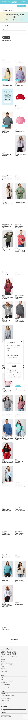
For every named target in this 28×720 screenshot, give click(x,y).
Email (8, 350)
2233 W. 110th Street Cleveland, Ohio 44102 (6, 715)
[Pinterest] (4, 707)
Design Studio (21, 6)
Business (3, 668)
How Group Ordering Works (7, 681)
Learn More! (14, 2)
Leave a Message (5, 700)
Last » (18, 635)
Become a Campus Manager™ (7, 663)
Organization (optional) (12, 355)
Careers (2, 666)
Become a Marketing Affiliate (7, 665)
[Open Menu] (26, 10)
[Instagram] (2, 707)
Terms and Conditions (5, 684)
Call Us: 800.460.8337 (6, 698)
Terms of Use (13, 378)
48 (11, 642)
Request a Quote (4, 693)
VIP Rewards (4, 671)
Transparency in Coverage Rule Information (10, 687)
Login (2, 677)
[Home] (6, 10)
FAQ (2, 679)
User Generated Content (6, 686)
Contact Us (3, 697)
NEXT (14, 366)
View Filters (6, 37)
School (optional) (11, 359)
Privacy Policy (4, 682)
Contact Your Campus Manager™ (8, 695)
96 (13, 642)
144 (16, 642)
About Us (3, 661)
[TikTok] (6, 707)
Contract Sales (4, 670)
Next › (14, 635)
